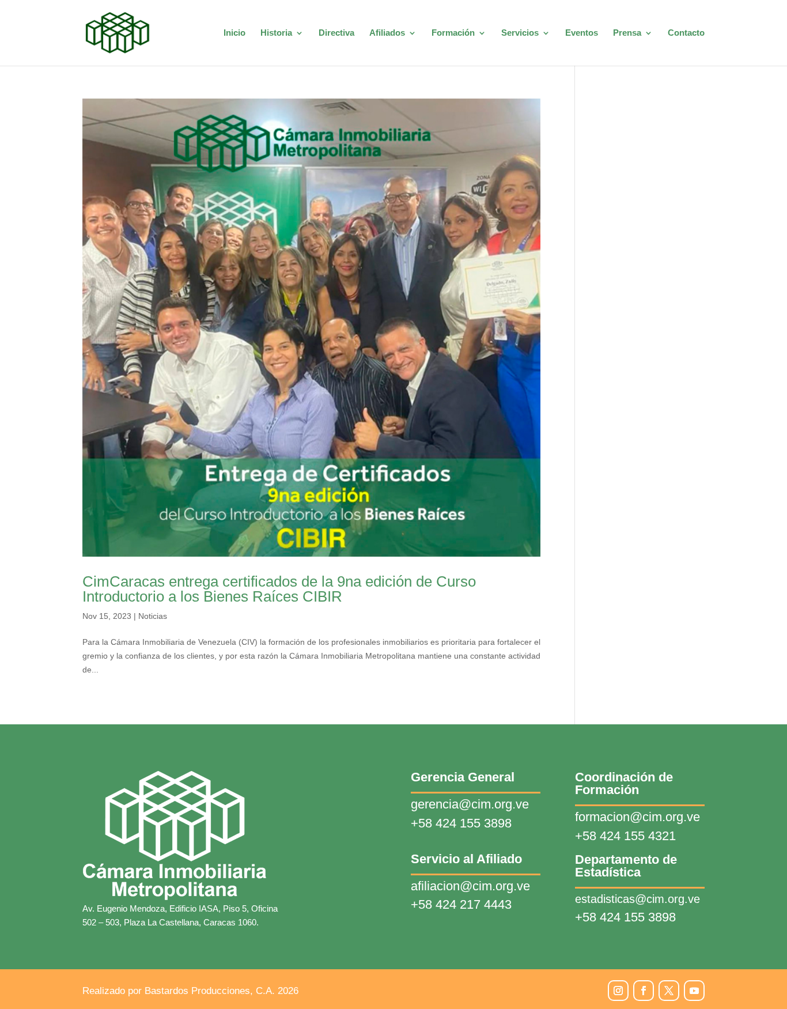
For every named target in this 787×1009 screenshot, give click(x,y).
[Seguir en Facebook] (643, 990)
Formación (453, 33)
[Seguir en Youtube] (694, 990)
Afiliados (387, 33)
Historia (276, 33)
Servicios (520, 33)
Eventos (581, 33)
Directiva (336, 33)
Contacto (686, 33)
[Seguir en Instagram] (618, 990)
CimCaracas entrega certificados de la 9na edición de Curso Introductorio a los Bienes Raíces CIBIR (279, 589)
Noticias (152, 616)
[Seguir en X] (669, 990)
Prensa (627, 33)
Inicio (234, 33)
